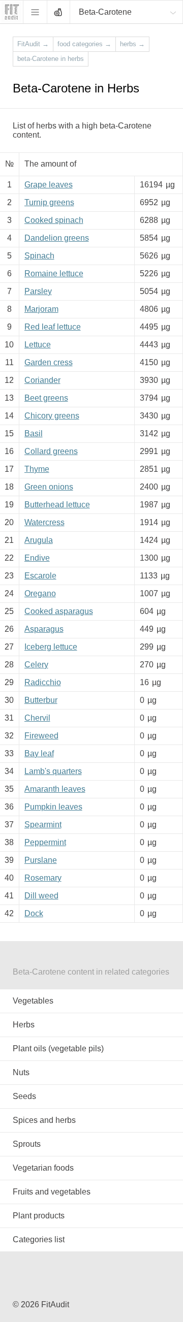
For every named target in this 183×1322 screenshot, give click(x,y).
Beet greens (46, 398)
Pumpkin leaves (53, 806)
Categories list (39, 1239)
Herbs (24, 1024)
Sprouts (27, 1144)
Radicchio (42, 682)
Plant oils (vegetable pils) (58, 1048)
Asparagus (44, 629)
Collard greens (51, 451)
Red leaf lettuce (52, 327)
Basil (33, 433)
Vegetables (33, 1000)
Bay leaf (39, 753)
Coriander (42, 380)
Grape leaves (48, 184)
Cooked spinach (53, 220)
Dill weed (41, 895)
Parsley (38, 291)
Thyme (36, 469)
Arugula (38, 540)
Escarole (40, 575)
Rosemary (43, 878)
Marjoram (41, 309)
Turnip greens (49, 202)
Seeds (24, 1096)
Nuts (21, 1072)
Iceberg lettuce (50, 646)
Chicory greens (51, 415)
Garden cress (48, 362)
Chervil (37, 718)
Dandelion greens (56, 238)
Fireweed (41, 735)
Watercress (44, 522)
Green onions (48, 486)
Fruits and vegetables (51, 1191)
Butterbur (40, 700)
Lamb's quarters (53, 771)
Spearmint (43, 824)
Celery (36, 664)
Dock (33, 913)
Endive (37, 558)
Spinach (39, 255)
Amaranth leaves (54, 789)
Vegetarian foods (43, 1168)
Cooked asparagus (58, 611)
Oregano (40, 593)
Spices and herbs (44, 1120)
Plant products (39, 1215)
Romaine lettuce (53, 273)
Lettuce (37, 344)
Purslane (40, 860)
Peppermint (45, 842)
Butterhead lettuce (57, 504)
